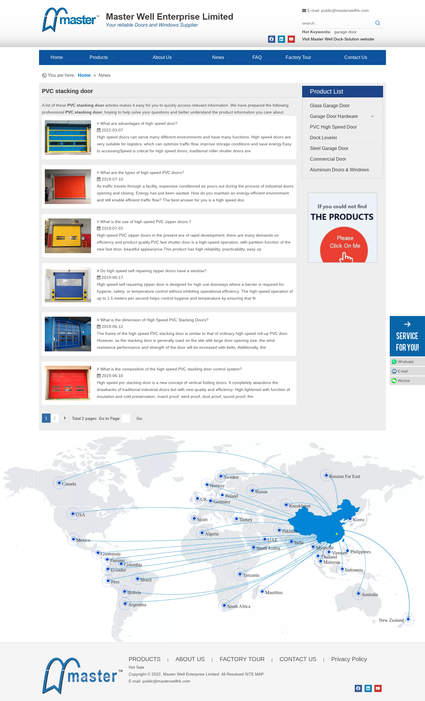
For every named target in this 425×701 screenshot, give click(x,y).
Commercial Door (328, 159)
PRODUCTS (144, 659)
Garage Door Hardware (334, 116)
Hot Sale (136, 667)
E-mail (403, 371)
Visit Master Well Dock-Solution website (338, 39)
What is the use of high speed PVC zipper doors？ (146, 221)
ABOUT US (190, 659)
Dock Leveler (323, 137)
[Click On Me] (342, 228)
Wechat (404, 381)
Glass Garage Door (330, 105)
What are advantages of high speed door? (139, 123)
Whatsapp (406, 362)
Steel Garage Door (329, 148)
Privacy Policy (349, 659)
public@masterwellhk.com (345, 10)
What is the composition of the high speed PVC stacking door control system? (171, 369)
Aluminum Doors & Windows (339, 169)
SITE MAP (254, 674)
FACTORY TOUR (242, 659)
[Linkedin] (281, 39)
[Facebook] (271, 39)
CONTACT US (298, 659)
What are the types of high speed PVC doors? (142, 172)
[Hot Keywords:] (378, 23)
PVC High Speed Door (333, 127)
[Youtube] (291, 39)
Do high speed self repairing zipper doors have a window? (153, 270)
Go (139, 418)
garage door (345, 31)
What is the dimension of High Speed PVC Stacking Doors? (154, 320)
